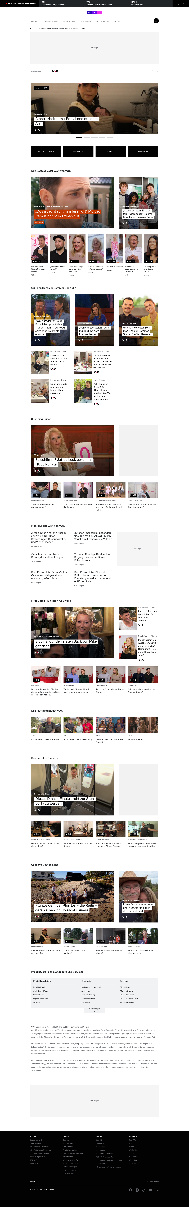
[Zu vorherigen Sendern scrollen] (152, 71)
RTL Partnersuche (127, 995)
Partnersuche (68, 1147)
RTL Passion (133, 1163)
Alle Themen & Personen (40, 1147)
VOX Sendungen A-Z (46, 151)
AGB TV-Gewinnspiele (104, 1157)
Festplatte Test (39, 995)
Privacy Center (101, 1147)
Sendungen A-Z (36, 1140)
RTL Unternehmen (127, 1003)
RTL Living (133, 1160)
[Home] (94, 12)
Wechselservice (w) (71, 1160)
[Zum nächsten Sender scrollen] (183, 3)
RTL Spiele (133, 1150)
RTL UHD (33, 1160)
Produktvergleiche (70, 1150)
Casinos (66, 1140)
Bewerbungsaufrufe (38, 1157)
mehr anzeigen (94, 1009)
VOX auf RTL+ (142, 151)
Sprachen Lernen (88, 999)
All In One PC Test (40, 991)
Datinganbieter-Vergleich (91, 987)
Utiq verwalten (101, 1164)
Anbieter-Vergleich (70, 1170)
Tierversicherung (88, 995)
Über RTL (132, 1140)
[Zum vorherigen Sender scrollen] (178, 3)
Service (99, 1137)
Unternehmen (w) (70, 1167)
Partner (66, 1137)
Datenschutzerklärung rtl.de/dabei (109, 1160)
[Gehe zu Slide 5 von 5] (110, 137)
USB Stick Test (39, 987)
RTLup (131, 1153)
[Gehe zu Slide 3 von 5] (94, 137)
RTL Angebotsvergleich (129, 999)
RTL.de (33, 1137)
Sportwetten (68, 1143)
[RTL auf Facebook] (130, 1190)
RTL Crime (133, 1157)
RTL (31, 28)
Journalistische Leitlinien (40, 1153)
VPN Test (36, 1003)
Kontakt (99, 1140)
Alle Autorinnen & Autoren (40, 1150)
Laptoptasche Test (40, 999)
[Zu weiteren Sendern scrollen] (157, 71)
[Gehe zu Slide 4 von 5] (102, 137)
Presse (131, 1147)
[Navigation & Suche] (156, 20)
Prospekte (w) (68, 1173)
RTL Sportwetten (126, 991)
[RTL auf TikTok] (143, 1190)
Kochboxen (86, 1003)
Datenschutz (101, 1150)
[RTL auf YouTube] (150, 1190)
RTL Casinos (124, 987)
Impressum (100, 1143)
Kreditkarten (68, 1157)
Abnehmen (86, 991)
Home (32, 1182)
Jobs (130, 1143)
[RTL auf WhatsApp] (157, 1190)
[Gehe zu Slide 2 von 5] (87, 137)
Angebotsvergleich (70, 1163)
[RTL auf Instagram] (137, 1190)
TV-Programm (78, 151)
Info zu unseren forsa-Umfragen (108, 1167)
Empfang (110, 151)
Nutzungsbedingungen (104, 1154)
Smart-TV (34, 1163)
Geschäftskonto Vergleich (73, 1153)
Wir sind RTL (134, 1137)
